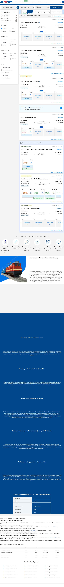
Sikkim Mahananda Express (31, 50)
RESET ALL (15, 12)
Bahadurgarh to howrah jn (51, 569)
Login (60, 1)
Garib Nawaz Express (30, 208)
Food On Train (34, 1)
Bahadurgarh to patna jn (30, 574)
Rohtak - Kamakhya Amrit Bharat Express (36, 149)
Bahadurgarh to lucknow (9, 572)
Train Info (40, 1)
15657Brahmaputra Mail (5, 557)
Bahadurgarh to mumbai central (52, 577)
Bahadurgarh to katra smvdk (10, 569)
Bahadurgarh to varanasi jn (10, 577)
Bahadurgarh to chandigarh (10, 566)
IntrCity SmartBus (25, 1)
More (45, 1)
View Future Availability (56, 43)
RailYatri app (55, 526)
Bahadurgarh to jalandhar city (10, 574)
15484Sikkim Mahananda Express (6, 552)
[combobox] (8, 7)
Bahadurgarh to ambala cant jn (52, 572)
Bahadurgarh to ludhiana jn (52, 566)
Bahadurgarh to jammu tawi (31, 569)
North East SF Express (29, 81)
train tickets (33, 530)
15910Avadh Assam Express (5, 550)
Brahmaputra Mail (28, 117)
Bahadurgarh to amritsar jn (31, 572)
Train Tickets (17, 1)
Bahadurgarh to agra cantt (30, 577)
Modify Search (56, 7)
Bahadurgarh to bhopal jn (51, 574)
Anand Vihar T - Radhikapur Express (34, 179)
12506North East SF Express (6, 554)
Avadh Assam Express (29, 22)
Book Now (27, 67)
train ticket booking (52, 537)
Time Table (60, 22)
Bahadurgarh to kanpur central (31, 566)
